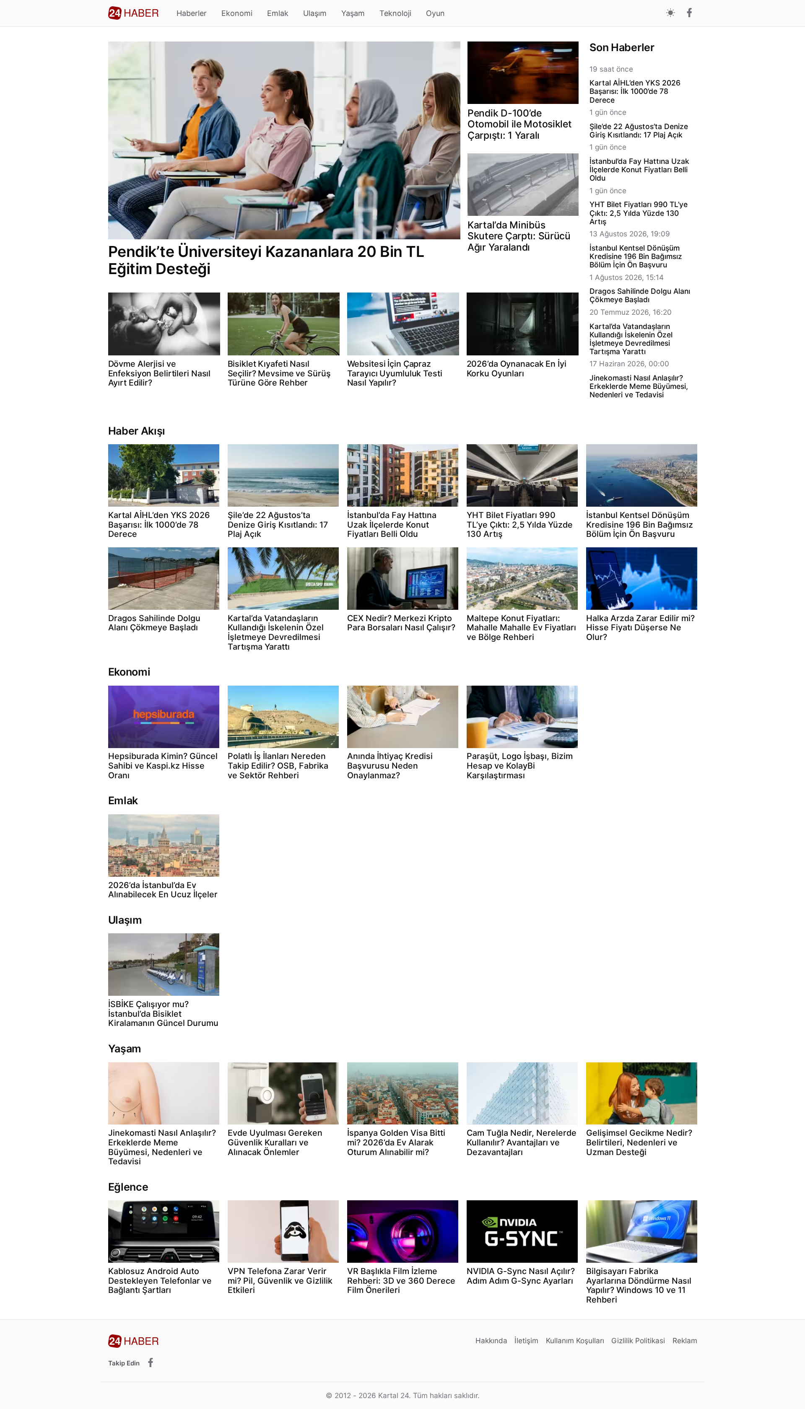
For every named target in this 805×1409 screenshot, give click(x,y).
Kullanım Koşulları (575, 1340)
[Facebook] (689, 13)
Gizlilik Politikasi (638, 1340)
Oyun (435, 13)
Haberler (192, 13)
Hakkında (491, 1340)
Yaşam (353, 13)
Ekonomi (236, 13)
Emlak (277, 13)
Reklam (685, 1340)
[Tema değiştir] (670, 13)
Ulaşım (315, 13)
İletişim (526, 1340)
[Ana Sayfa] (133, 13)
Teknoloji (395, 13)
